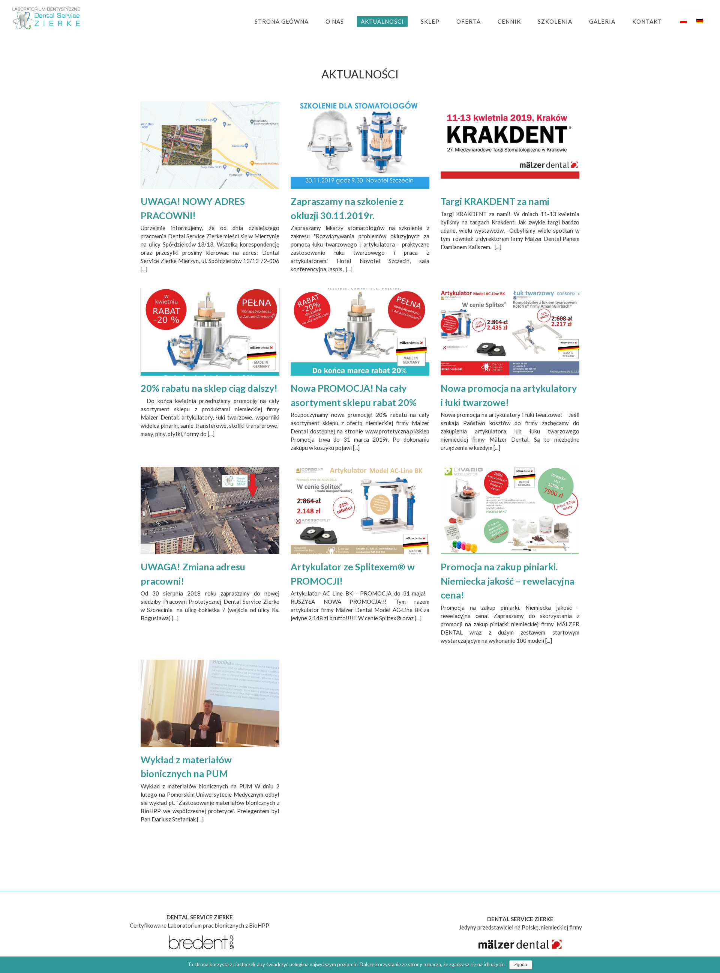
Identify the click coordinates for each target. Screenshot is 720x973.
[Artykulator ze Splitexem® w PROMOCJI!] (360, 510)
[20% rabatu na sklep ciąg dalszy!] (210, 332)
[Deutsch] (700, 21)
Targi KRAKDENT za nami (495, 201)
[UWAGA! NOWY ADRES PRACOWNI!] (210, 145)
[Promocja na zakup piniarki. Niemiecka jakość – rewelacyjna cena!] (510, 510)
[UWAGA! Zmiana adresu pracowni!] (210, 510)
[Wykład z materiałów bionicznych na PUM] (210, 703)
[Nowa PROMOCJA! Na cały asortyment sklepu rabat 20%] (360, 332)
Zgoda (520, 964)
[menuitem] (286, 22)
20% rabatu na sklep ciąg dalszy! (209, 388)
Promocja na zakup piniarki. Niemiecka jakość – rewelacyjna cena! (507, 580)
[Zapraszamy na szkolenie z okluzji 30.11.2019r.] (360, 145)
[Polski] (683, 21)
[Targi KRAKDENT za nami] (510, 145)
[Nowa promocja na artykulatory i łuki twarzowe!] (510, 332)
